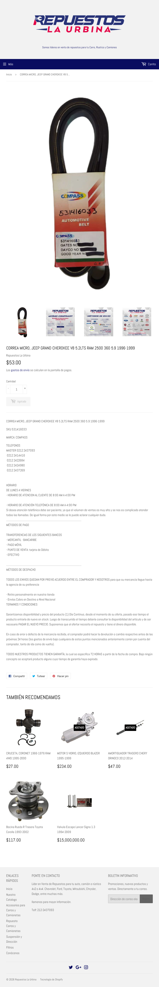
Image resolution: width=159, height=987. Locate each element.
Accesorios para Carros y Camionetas (15, 910)
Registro (146, 898)
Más (10, 64)
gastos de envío (20, 370)
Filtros (10, 947)
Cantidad (11, 381)
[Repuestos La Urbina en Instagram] (86, 968)
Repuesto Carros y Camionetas (13, 926)
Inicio (9, 74)
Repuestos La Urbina (25, 979)
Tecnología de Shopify (51, 979)
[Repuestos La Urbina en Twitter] (71, 968)
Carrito (151, 64)
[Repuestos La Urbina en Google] (78, 968)
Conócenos (12, 953)
